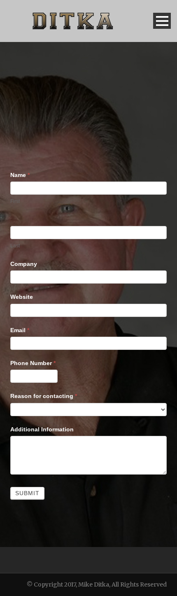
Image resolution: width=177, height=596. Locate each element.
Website (21, 296)
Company (23, 264)
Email (19, 330)
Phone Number (33, 363)
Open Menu (162, 21)
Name (20, 175)
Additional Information (42, 429)
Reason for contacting (43, 396)
